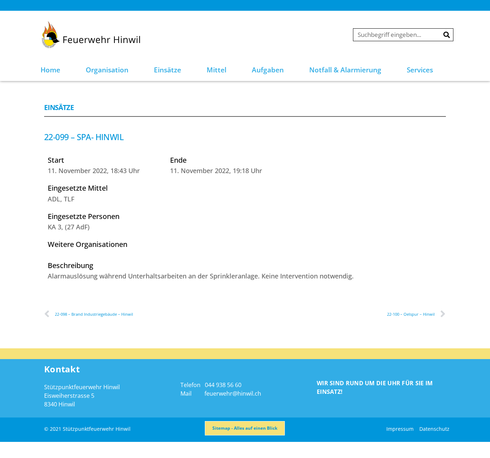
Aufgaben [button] (268, 70)
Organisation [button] (107, 70)
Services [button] (420, 70)
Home (50, 70)
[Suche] (446, 35)
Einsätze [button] (167, 70)
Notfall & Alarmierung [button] (345, 70)
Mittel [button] (216, 70)
